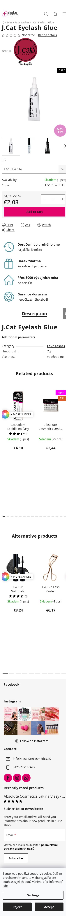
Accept (49, 907)
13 (57, 516)
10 (44, 516)
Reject (17, 907)
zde (5, 886)
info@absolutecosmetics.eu (32, 759)
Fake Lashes (56, 346)
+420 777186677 (24, 767)
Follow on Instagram (34, 741)
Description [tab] (34, 313)
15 (65, 516)
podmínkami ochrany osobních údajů (31, 846)
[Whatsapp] (26, 778)
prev (4, 418)
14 (61, 516)
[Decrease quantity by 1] (44, 199)
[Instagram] (17, 778)
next (65, 418)
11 (48, 516)
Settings (33, 895)
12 (53, 516)
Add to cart (34, 212)
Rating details (47, 35)
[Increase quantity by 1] (62, 199)
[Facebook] (8, 778)
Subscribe (16, 858)
